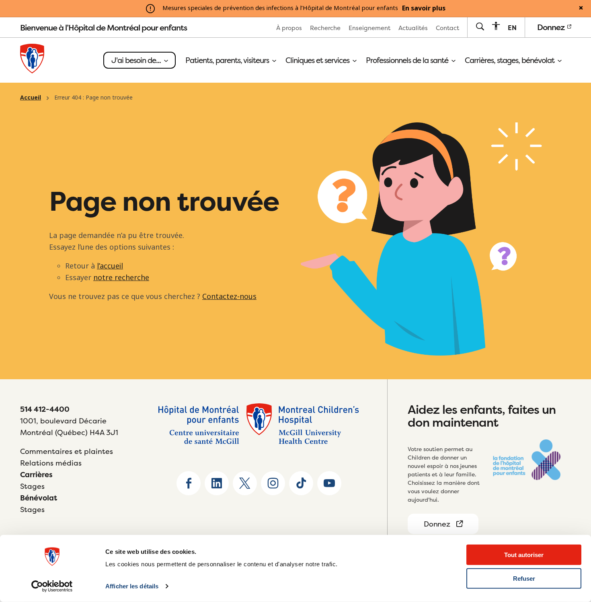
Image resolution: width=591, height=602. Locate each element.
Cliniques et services (318, 60)
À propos (289, 28)
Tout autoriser (524, 554)
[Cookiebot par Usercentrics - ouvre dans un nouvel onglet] (52, 586)
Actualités (413, 28)
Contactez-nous (229, 296)
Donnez (551, 27)
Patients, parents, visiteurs (228, 60)
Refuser (524, 578)
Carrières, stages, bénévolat (510, 60)
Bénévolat (38, 498)
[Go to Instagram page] (273, 483)
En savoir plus (423, 8)
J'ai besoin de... (136, 60)
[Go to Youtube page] (329, 483)
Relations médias (51, 463)
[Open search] (480, 27)
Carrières (36, 475)
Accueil (30, 98)
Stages (32, 486)
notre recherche (121, 278)
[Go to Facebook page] (188, 483)
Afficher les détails (131, 586)
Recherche (325, 28)
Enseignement (369, 28)
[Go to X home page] (245, 483)
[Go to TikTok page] (301, 483)
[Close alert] (581, 8)
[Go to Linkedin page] (217, 483)
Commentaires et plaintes (66, 451)
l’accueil (110, 266)
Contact (447, 28)
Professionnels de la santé (408, 60)
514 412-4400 (45, 409)
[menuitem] (289, 27)
